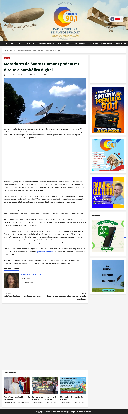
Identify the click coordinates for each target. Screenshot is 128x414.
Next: (66, 296)
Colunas (13, 43)
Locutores (93, 43)
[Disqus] (45, 333)
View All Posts (28, 282)
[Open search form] (125, 43)
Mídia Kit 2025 (24, 43)
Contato (118, 43)
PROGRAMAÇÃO (80, 43)
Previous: (24, 294)
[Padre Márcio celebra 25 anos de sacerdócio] (17, 385)
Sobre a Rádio (106, 43)
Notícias (7, 58)
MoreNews (78, 412)
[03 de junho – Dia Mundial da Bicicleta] (73, 385)
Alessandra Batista (11, 75)
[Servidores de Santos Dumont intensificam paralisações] (45, 385)
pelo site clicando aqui (45, 251)
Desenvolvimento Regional (44, 43)
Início (4, 43)
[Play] (112, 19)
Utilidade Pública (65, 43)
